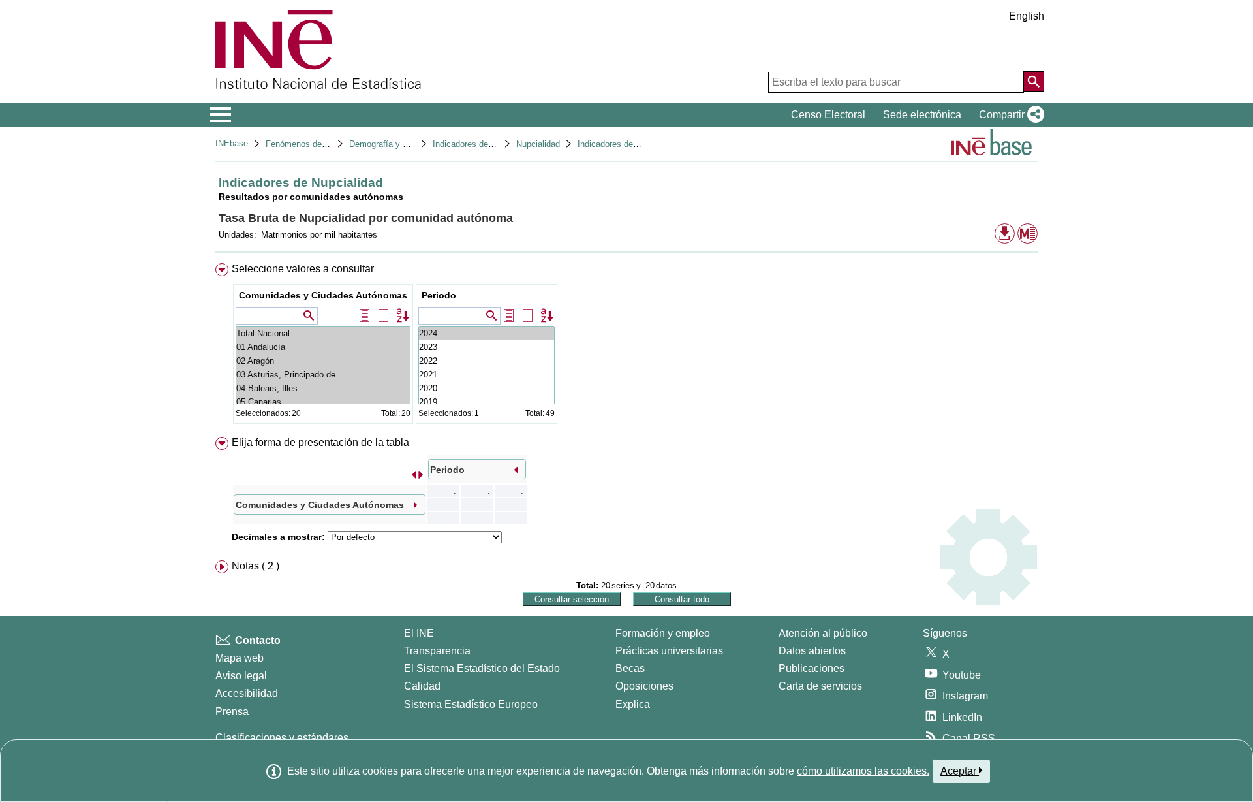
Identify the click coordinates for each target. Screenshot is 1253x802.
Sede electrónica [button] (922, 114)
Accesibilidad (246, 693)
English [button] (1026, 16)
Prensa (232, 711)
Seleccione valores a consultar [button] (303, 268)
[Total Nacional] (323, 333)
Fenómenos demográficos (315, 144)
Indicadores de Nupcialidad (628, 144)
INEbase (231, 143)
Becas (630, 668)
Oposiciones (644, 686)
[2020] (486, 388)
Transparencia (437, 650)
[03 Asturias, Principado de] (323, 374)
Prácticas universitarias (669, 650)
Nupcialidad (538, 144)
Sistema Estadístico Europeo (471, 704)
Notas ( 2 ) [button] (255, 565)
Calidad (422, 686)
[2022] (486, 361)
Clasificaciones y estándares (281, 737)
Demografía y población (394, 144)
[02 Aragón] (323, 361)
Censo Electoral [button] (828, 114)
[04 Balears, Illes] (323, 388)
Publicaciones (811, 668)
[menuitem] (626, 346)
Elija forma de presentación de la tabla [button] (320, 442)
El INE (419, 633)
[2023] (486, 347)
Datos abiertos (812, 650)
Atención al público (823, 633)
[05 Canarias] (323, 402)
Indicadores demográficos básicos (497, 144)
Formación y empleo (662, 633)
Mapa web (239, 658)
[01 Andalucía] (323, 347)
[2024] (486, 333)
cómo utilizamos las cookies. (863, 771)
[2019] (486, 402)
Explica (632, 704)
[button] (1009, 115)
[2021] (486, 374)
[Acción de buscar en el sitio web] (1033, 81)
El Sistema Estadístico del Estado (482, 668)
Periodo (439, 295)
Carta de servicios (820, 686)
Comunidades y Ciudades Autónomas (323, 295)
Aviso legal (241, 675)
